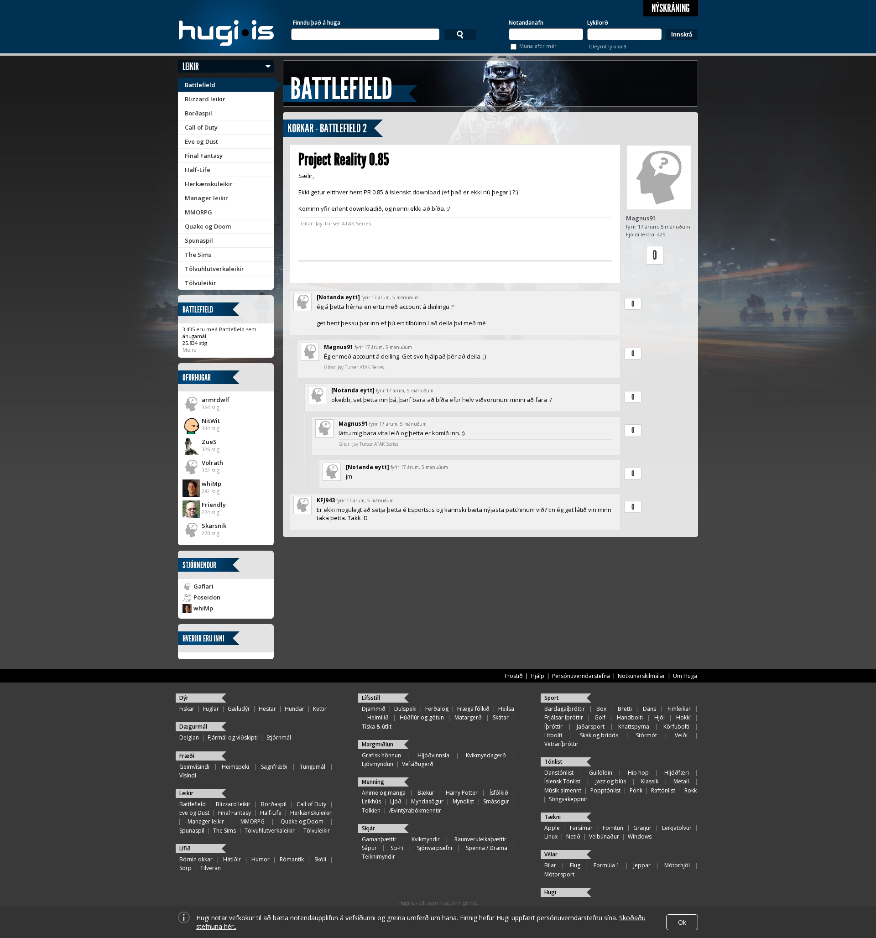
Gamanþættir (379, 839)
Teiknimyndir (378, 856)
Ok (682, 922)
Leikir (190, 66)
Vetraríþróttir (561, 744)
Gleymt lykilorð (607, 46)
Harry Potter (462, 793)
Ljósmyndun (377, 764)
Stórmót (646, 735)
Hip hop (638, 772)
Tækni (552, 817)
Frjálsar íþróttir (563, 717)
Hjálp (537, 676)
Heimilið (378, 717)
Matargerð (468, 717)
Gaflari (203, 586)
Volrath (212, 463)
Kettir (320, 709)
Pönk (636, 790)
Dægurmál (193, 726)
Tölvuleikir (200, 283)
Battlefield (200, 85)
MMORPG (198, 212)
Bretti (625, 709)
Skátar (501, 717)
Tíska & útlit (376, 726)
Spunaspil (199, 240)
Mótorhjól (677, 865)
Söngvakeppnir (568, 799)
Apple (552, 828)
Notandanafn (526, 22)
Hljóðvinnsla (433, 755)
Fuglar (211, 709)
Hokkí (683, 717)
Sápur (369, 848)
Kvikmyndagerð (486, 755)
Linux (551, 836)
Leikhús (371, 801)
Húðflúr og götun (422, 717)
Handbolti (630, 717)
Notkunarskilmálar (641, 676)
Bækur (425, 793)
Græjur (642, 828)
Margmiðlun (377, 744)
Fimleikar (679, 709)
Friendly (214, 504)
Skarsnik (214, 525)
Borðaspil (198, 113)
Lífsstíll (371, 698)
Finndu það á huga (316, 22)
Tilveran (210, 868)
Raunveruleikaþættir (480, 839)
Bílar (550, 865)
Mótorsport (559, 874)
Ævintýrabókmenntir (415, 810)
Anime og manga (384, 793)
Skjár (368, 828)
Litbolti (553, 735)
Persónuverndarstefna (581, 676)
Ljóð (396, 801)
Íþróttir (553, 726)
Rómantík (292, 859)
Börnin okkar (196, 859)
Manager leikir (206, 198)
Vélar (551, 854)
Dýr (183, 698)
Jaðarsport (591, 726)
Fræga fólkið (473, 709)
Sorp (185, 868)
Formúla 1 (607, 865)
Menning (373, 782)
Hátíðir (232, 859)
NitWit (211, 421)
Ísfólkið (499, 793)
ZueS (209, 442)
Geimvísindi (194, 767)
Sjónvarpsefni (434, 848)
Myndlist (463, 801)
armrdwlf (215, 400)
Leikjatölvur (677, 828)
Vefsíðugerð (417, 764)
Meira (189, 349)
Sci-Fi (397, 848)
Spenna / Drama (486, 848)
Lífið (185, 848)
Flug (575, 865)
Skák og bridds (599, 735)
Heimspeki (235, 767)
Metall (681, 781)
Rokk (690, 790)
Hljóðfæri (676, 772)
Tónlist (553, 762)
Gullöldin (600, 772)
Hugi (550, 892)
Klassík (649, 781)
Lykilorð (597, 22)
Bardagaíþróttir (564, 709)
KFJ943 (326, 500)
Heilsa (506, 709)
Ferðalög (436, 709)
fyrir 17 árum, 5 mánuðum (390, 297)
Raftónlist (663, 790)
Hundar (294, 709)
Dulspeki (405, 709)
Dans (649, 709)
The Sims (198, 254)
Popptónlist (605, 790)
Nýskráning (671, 8)
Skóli (320, 859)
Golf (599, 717)
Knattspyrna (633, 726)
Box (601, 709)
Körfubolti (676, 726)
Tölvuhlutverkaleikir (214, 269)
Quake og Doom (208, 226)
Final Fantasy (204, 155)
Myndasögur (427, 801)
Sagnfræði (274, 767)
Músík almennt (562, 790)
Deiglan (189, 737)
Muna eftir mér (538, 45)
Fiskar (186, 709)
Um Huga (685, 676)
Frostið (514, 676)
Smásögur (496, 801)
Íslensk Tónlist (562, 781)
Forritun (613, 828)
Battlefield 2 (343, 128)
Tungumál (312, 767)
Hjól (659, 717)
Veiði (681, 735)
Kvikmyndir (426, 839)
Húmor (260, 859)
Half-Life (197, 170)
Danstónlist (559, 772)
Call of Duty (201, 127)
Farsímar (581, 828)
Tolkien (371, 810)
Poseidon (206, 597)
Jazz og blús (610, 781)
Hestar (267, 709)
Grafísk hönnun (381, 755)
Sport (551, 698)
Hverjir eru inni (203, 638)
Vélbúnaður (604, 836)
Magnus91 (641, 218)
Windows (640, 836)
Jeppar (642, 865)
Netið (573, 836)
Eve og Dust (201, 141)
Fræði (186, 756)
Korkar (300, 128)
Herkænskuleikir (209, 184)
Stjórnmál (278, 737)
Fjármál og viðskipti (233, 737)
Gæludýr (239, 709)
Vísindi (187, 775)
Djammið (374, 709)
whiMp (211, 483)
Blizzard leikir (205, 99)
